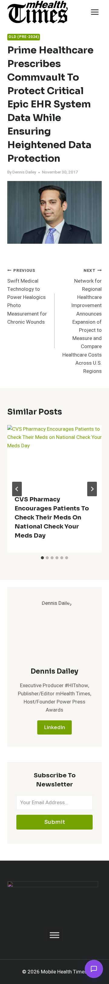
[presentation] (54, 456)
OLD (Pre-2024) (23, 37)
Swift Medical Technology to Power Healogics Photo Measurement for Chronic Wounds (27, 297)
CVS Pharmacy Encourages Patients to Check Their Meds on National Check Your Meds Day (52, 517)
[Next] (92, 489)
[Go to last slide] (17, 489)
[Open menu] (95, 12)
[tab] (42, 557)
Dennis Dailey (24, 172)
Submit (54, 822)
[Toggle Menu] (54, 935)
